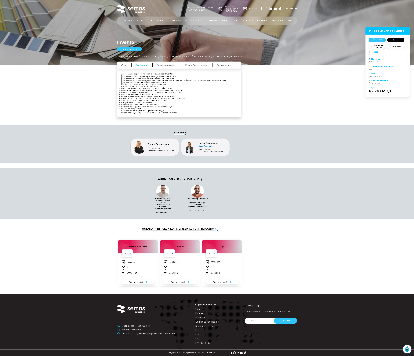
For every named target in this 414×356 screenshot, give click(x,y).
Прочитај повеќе (136, 282)
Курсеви (127, 21)
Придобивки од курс (196, 65)
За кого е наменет (166, 65)
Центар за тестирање (207, 321)
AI (152, 21)
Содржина (142, 65)
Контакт (199, 334)
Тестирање (174, 21)
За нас (160, 21)
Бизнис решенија (219, 21)
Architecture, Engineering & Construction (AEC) (166, 56)
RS (296, 8)
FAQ (197, 338)
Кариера (262, 21)
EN (287, 8)
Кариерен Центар (205, 326)
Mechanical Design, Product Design (213, 56)
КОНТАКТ (253, 9)
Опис (124, 65)
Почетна (122, 56)
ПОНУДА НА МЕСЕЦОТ (282, 21)
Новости (248, 21)
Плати (395, 40)
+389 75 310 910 (230, 11)
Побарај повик (396, 46)
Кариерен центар (195, 21)
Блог (236, 21)
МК (291, 8)
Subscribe (285, 321)
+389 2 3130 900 (231, 9)
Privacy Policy (202, 343)
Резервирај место (377, 40)
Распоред (141, 21)
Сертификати (224, 65)
